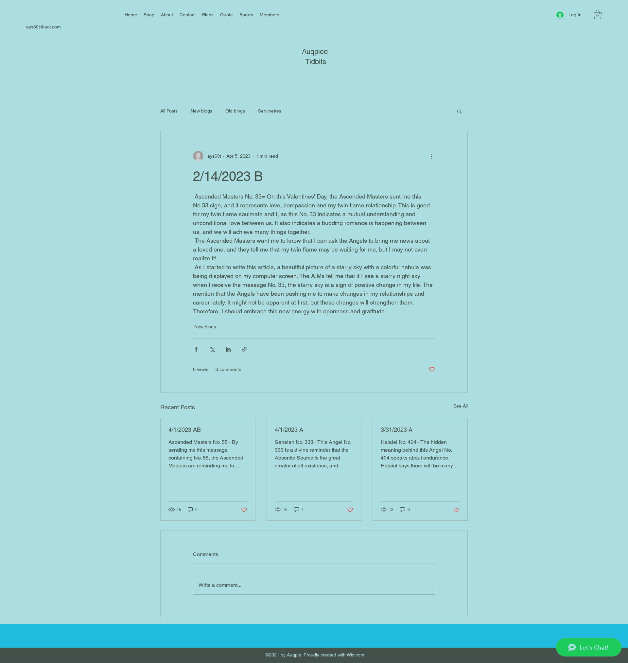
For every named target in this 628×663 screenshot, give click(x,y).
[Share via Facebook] (196, 349)
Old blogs (235, 110)
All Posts (169, 110)
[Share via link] (244, 349)
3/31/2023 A (396, 429)
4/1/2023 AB (184, 429)
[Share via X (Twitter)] (212, 349)
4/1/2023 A (289, 429)
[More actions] (431, 156)
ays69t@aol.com (43, 26)
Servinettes (269, 110)
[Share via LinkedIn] (228, 349)
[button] (598, 14)
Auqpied (315, 51)
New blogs (201, 110)
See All (460, 406)
